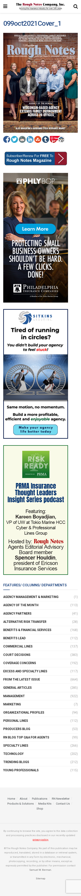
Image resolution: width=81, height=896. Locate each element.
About (23, 798)
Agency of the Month (20, 605)
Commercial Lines (18, 646)
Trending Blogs (16, 762)
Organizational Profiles (23, 712)
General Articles (17, 687)
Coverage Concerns (19, 663)
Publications (39, 798)
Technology (13, 754)
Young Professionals (21, 770)
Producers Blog (16, 729)
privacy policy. (41, 839)
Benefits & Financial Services (27, 630)
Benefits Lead (14, 638)
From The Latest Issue (21, 679)
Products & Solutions (20, 803)
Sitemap (40, 878)
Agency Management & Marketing (31, 597)
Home (11, 798)
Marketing (12, 704)
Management (14, 696)
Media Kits (44, 803)
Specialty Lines (15, 745)
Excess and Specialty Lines (25, 671)
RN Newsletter (61, 798)
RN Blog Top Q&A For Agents (26, 737)
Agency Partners (17, 613)
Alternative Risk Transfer (24, 621)
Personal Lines (15, 720)
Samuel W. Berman (40, 870)
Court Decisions (16, 655)
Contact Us (63, 803)
